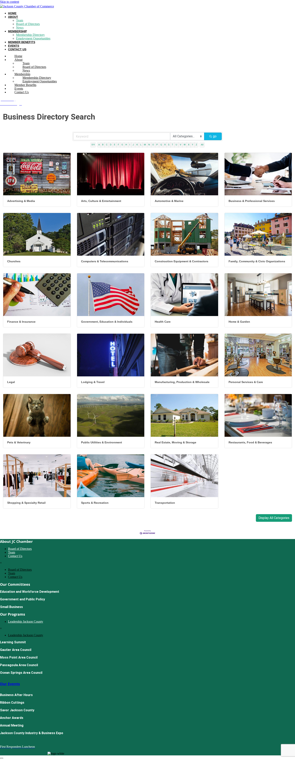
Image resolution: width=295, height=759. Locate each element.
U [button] (176, 144)
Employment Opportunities (33, 38)
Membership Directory (30, 34)
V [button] (180, 144)
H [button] (126, 144)
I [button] (129, 144)
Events (13, 45)
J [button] (133, 144)
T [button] (172, 144)
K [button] (137, 144)
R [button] (165, 144)
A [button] (99, 144)
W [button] (185, 144)
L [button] (140, 144)
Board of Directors (28, 24)
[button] (274, 518)
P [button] (157, 144)
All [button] (202, 144)
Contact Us (17, 49)
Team (19, 20)
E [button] (114, 144)
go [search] (215, 136)
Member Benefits (21, 42)
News (19, 27)
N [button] (149, 144)
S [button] (168, 144)
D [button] (111, 144)
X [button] (188, 144)
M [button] (145, 144)
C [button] (107, 144)
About (13, 16)
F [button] (118, 144)
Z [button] (196, 144)
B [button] (103, 144)
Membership (17, 31)
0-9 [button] (93, 144)
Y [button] (192, 144)
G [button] (122, 144)
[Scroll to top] (1, 758)
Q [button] (161, 144)
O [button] (153, 144)
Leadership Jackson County (25, 621)
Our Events (10, 683)
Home (12, 13)
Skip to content (9, 1)
